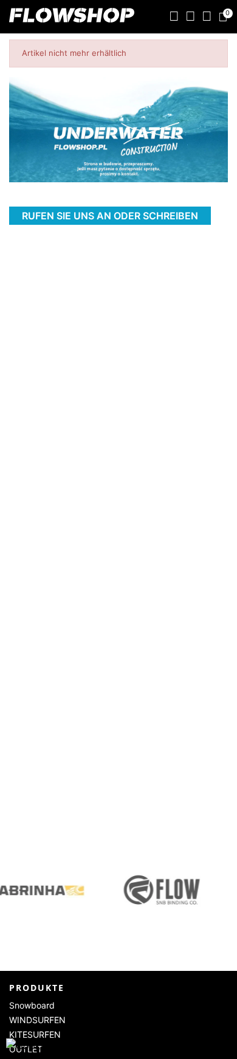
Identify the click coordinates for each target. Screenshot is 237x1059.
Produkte (36, 987)
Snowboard (32, 1005)
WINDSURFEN (37, 1020)
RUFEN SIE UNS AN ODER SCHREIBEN (110, 216)
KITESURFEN (35, 1034)
